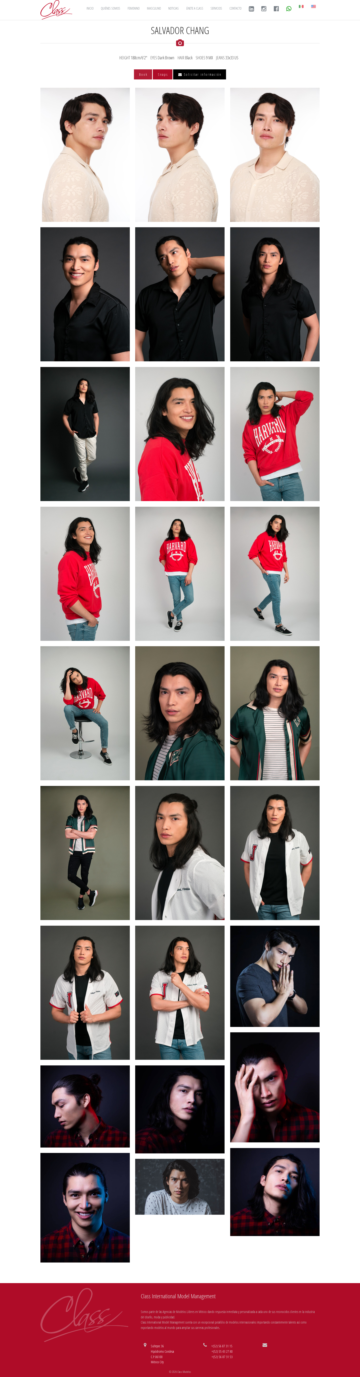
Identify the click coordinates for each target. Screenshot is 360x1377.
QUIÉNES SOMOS (110, 8)
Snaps (163, 74)
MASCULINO (154, 8)
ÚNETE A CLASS (194, 8)
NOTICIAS (173, 8)
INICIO (90, 8)
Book (143, 74)
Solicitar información (202, 74)
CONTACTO (235, 8)
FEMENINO (134, 8)
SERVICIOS (216, 8)
